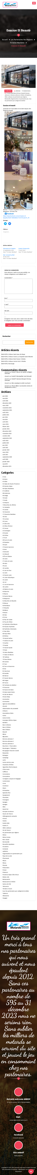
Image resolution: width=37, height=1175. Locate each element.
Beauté (23, 93)
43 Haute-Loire (7, 575)
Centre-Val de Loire (8, 762)
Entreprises (28, 95)
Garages (5, 802)
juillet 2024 (6, 415)
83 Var (4, 669)
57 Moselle (6, 608)
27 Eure (5, 537)
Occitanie (5, 849)
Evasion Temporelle (23, 248)
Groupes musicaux (8, 811)
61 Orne (5, 617)
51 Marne (5, 594)
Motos (4, 835)
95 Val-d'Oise (6, 697)
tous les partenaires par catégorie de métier (16, 891)
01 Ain (4, 477)
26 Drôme (5, 535)
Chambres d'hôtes (8, 764)
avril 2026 (5, 401)
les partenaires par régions (22, 40)
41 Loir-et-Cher (7, 570)
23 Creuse (5, 528)
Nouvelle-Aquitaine (8, 844)
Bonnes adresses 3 (16, 95)
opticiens (5, 851)
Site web (6, 310)
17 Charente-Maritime (9, 514)
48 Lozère (5, 587)
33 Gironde (6, 552)
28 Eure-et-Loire (7, 540)
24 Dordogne (6, 530)
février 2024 (6, 426)
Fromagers (6, 800)
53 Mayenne (6, 598)
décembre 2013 (7, 466)
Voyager (5, 898)
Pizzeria (5, 865)
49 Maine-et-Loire (8, 589)
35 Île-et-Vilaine (7, 556)
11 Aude (5, 500)
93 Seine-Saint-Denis (9, 692)
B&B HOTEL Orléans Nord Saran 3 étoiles (13, 359)
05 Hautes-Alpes (7, 486)
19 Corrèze (6, 519)
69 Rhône (5, 636)
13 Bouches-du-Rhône (9, 505)
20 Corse (5, 521)
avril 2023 (5, 447)
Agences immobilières (9, 704)
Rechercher (6, 336)
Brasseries (6, 753)
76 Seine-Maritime (17, 43)
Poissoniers (6, 867)
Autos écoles (6, 718)
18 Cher (5, 516)
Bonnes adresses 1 (8, 739)
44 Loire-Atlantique (8, 577)
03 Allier (5, 481)
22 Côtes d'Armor (7, 526)
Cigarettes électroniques (10, 767)
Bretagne (5, 755)
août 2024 (6, 412)
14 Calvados (6, 507)
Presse (4, 870)
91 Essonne (6, 687)
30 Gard (5, 545)
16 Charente (6, 512)
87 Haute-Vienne (8, 678)
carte (4, 760)
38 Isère (5, 563)
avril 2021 (5, 454)
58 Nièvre (5, 610)
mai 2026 (5, 398)
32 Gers (5, 549)
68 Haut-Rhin (7, 633)
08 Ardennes (6, 493)
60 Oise (5, 615)
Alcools (5, 706)
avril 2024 (5, 422)
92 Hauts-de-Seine (8, 690)
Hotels (5, 821)
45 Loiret (5, 580)
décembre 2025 (7, 403)
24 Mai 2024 (8, 91)
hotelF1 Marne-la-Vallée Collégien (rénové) (18, 372)
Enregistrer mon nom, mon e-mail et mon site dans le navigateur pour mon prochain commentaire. (18, 319)
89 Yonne (5, 683)
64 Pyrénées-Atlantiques (10, 624)
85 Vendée (6, 673)
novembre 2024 (7, 408)
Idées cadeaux (8, 97)
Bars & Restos (7, 725)
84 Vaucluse (6, 671)
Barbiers (5, 722)
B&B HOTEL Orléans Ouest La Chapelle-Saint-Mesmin (17, 356)
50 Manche (6, 591)
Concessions (6, 774)
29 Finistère (6, 542)
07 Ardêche (6, 491)
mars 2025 (5, 405)
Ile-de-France (7, 830)
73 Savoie (5, 645)
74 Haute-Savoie (7, 647)
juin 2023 (5, 445)
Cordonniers (6, 781)
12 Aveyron (6, 502)
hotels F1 (5, 825)
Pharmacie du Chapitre (9, 248)
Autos (4, 715)
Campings (5, 757)
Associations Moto (8, 713)
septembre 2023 (7, 438)
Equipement (6, 795)
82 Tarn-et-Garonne (8, 666)
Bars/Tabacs (6, 729)
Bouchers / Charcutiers (10, 746)
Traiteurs (5, 893)
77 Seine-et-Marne (8, 654)
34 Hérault (6, 554)
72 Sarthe (5, 643)
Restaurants (6, 879)
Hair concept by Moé (8, 255)
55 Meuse (5, 603)
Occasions (6, 846)
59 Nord (5, 612)
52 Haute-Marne (7, 596)
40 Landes (6, 568)
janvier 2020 (6, 461)
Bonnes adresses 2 (8, 741)
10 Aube (5, 498)
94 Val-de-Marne (8, 694)
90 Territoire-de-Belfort (9, 685)
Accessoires (6, 699)
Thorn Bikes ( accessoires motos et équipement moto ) (18, 386)
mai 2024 (5, 419)
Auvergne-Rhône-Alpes (10, 720)
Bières (4, 734)
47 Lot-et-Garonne (8, 584)
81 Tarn (5, 664)
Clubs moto (6, 769)
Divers (22, 95)
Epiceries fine (6, 793)
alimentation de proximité (10, 708)
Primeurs (5, 872)
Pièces (4, 860)
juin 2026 (5, 396)
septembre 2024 (7, 410)
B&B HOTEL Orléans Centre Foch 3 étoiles (13, 361)
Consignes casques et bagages (12, 779)
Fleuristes (5, 797)
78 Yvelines (6, 657)
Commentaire (8, 278)
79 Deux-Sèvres (7, 659)
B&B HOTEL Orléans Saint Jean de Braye (13, 354)
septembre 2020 (7, 457)
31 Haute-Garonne (8, 547)
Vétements (6, 896)
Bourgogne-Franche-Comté (11, 750)
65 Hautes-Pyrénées (9, 626)
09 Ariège (5, 495)
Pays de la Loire (7, 856)
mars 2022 (5, 452)
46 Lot (4, 582)
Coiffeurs (5, 771)
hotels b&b (6, 823)
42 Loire (5, 573)
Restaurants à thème (9, 881)
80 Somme (6, 662)
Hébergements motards (10, 816)
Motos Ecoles (6, 837)
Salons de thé (7, 884)
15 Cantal (5, 509)
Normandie (7, 98)
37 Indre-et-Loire (8, 561)
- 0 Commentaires (25, 91)
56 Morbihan (6, 605)
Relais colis (6, 877)
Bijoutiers (5, 736)
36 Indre (5, 559)
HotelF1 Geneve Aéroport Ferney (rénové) (18, 379)
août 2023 (5, 440)
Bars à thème (7, 727)
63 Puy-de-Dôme (7, 622)
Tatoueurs (6, 886)
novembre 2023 (7, 433)
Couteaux (5, 786)
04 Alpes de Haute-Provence (11, 484)
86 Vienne (5, 676)
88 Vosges (5, 680)
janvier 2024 (6, 429)
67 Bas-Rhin (6, 631)
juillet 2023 (6, 443)
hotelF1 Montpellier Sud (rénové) (21, 376)
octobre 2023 (6, 436)
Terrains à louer (7, 889)
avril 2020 (5, 459)
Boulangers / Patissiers (9, 748)
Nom (6, 298)
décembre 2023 (7, 431)
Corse (4, 783)
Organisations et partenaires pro (19, 98)
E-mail (6, 304)
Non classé (6, 839)
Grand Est (5, 809)
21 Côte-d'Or (6, 523)
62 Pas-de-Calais (7, 619)
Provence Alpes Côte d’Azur (11, 874)
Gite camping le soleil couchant (21, 383)
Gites (4, 807)
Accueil (5, 40)
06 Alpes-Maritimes (8, 488)
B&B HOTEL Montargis (7, 363)
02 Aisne (5, 479)
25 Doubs (5, 533)
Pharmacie (6, 858)
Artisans (18, 93)
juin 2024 (5, 417)
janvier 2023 (6, 450)
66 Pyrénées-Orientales (9, 629)
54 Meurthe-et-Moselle (9, 601)
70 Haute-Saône (7, 638)
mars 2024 (6, 424)
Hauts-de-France (8, 814)
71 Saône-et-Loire (8, 640)
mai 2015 (5, 464)
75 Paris (5, 650)
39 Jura (5, 566)
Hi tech (5, 818)
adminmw (17, 91)
